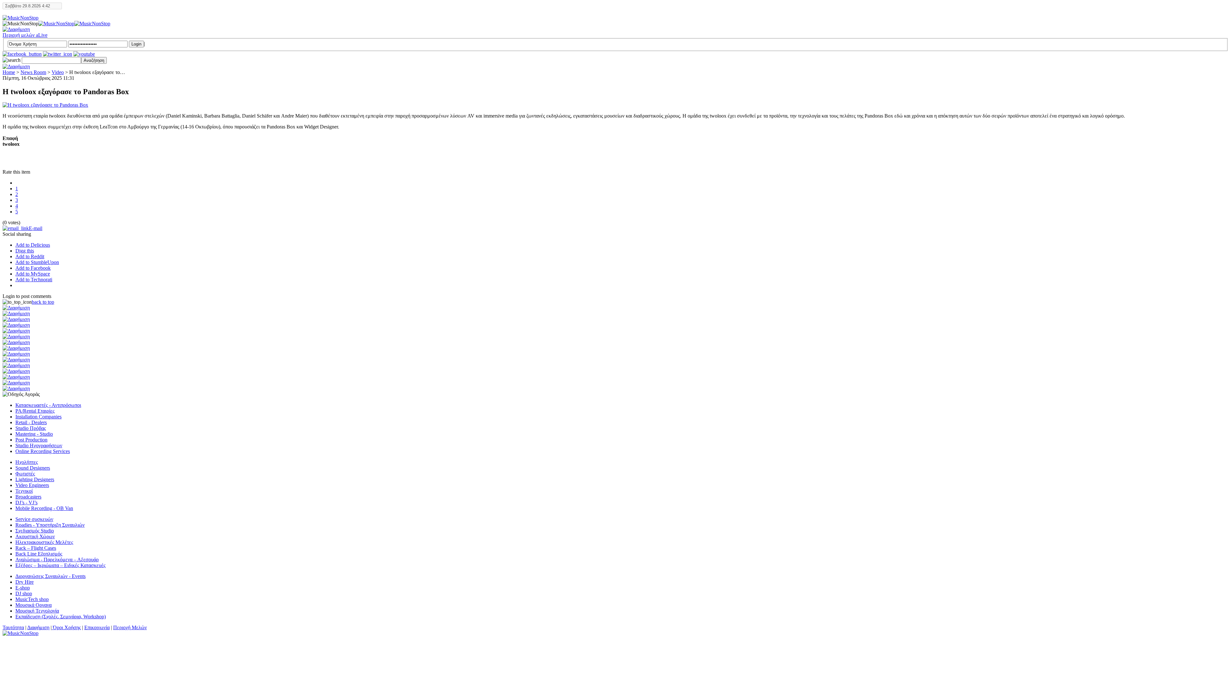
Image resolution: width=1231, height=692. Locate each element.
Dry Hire (24, 582)
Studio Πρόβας (30, 428)
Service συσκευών (34, 519)
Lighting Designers (34, 479)
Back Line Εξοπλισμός (38, 553)
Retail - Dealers (31, 422)
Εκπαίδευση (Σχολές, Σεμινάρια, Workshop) (60, 616)
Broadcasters (28, 496)
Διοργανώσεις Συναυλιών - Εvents (50, 576)
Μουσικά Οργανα (33, 605)
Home (9, 72)
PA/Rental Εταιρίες (34, 411)
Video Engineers (32, 485)
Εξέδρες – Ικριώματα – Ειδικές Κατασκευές (60, 565)
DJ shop (23, 593)
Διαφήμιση (38, 627)
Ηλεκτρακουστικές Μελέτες (44, 542)
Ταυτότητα (13, 627)
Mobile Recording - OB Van (44, 508)
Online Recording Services (42, 451)
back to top (43, 302)
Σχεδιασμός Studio (34, 530)
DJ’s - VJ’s (26, 502)
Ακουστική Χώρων (35, 536)
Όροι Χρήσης (66, 627)
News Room (33, 72)
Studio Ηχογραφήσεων (38, 445)
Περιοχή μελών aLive (25, 35)
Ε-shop (22, 587)
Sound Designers (32, 468)
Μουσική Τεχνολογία (37, 611)
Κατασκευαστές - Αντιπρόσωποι (48, 405)
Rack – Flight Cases (35, 548)
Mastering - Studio (34, 434)
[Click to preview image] (45, 105)
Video (58, 72)
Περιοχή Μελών (130, 627)
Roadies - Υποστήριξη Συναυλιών (50, 525)
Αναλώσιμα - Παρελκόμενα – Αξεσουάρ (57, 559)
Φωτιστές (25, 473)
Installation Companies (38, 416)
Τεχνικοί (24, 491)
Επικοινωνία (97, 627)
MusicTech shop (32, 599)
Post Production (31, 439)
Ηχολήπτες (26, 462)
